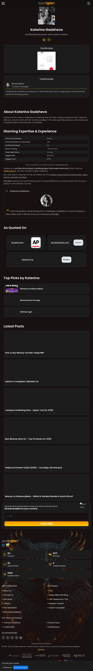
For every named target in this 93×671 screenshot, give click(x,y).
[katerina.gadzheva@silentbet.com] (49, 39)
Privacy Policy (54, 622)
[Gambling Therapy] (66, 655)
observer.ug (27, 259)
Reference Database (12, 612)
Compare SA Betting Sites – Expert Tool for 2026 (29, 410)
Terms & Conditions (12, 622)
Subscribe (46, 523)
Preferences (7, 667)
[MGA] (79, 655)
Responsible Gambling (58, 595)
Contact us (8, 595)
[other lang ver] (3, 545)
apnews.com (17, 242)
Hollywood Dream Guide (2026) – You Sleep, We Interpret (33, 467)
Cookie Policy (9, 627)
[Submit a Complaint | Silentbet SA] (46, 370)
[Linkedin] (20, 637)
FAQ (51, 590)
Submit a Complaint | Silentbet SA (21, 381)
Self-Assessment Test (58, 599)
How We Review (10, 608)
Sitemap (41, 649)
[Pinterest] (12, 637)
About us (7, 590)
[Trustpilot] (13, 655)
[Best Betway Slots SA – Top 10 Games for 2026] (46, 427)
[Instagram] (16, 637)
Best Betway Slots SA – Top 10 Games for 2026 (28, 439)
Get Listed (8, 599)
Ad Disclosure (54, 627)
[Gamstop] (40, 655)
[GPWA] (27, 655)
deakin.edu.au (9, 171)
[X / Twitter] (7, 637)
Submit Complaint (57, 608)
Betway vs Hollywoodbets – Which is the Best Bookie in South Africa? (39, 496)
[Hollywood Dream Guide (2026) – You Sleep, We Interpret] (46, 456)
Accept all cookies (20, 667)
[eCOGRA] (53, 655)
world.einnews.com (60, 242)
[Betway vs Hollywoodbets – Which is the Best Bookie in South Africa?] (46, 485)
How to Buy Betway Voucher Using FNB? (24, 352)
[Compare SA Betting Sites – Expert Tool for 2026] (46, 399)
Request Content (56, 603)
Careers (7, 603)
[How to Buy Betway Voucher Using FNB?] (46, 341)
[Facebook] (3, 637)
